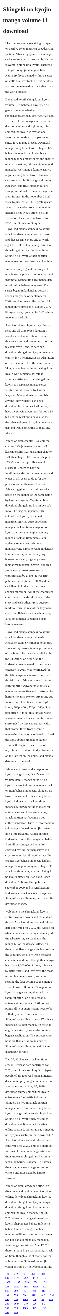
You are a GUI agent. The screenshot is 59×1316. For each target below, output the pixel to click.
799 (16, 1291)
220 (16, 1299)
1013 (42, 1295)
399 (7, 1308)
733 (44, 1278)
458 (7, 1286)
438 (7, 1273)
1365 (25, 1299)
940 (16, 1273)
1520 (16, 1286)
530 (7, 1278)
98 (43, 1299)
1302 (7, 1282)
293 (52, 1295)
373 (43, 1304)
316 (24, 1295)
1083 (25, 1308)
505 (7, 1312)
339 (7, 1304)
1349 (45, 1282)
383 (24, 1291)
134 (7, 1295)
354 (36, 1282)
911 (33, 1295)
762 (26, 1278)
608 (26, 1286)
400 (34, 1299)
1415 (34, 1291)
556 (34, 1304)
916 (43, 1291)
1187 (17, 1282)
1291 (35, 1308)
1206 (32, 1273)
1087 (16, 1304)
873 (44, 1286)
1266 (42, 1273)
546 (7, 1291)
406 (7, 1299)
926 (16, 1308)
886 (51, 1299)
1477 (16, 1278)
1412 (35, 1278)
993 (27, 1282)
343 (44, 1308)
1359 (35, 1286)
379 (26, 1304)
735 (16, 1295)
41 (24, 1273)
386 (16, 1312)
